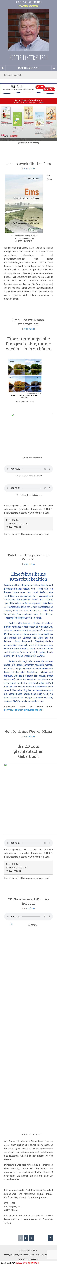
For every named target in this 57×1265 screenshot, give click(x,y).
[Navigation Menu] (54, 68)
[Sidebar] (3, 68)
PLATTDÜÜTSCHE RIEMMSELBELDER (23, 710)
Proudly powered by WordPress (16, 1255)
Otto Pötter (29, 169)
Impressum (34, 1259)
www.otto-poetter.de (20, 1263)
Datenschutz (23, 1259)
